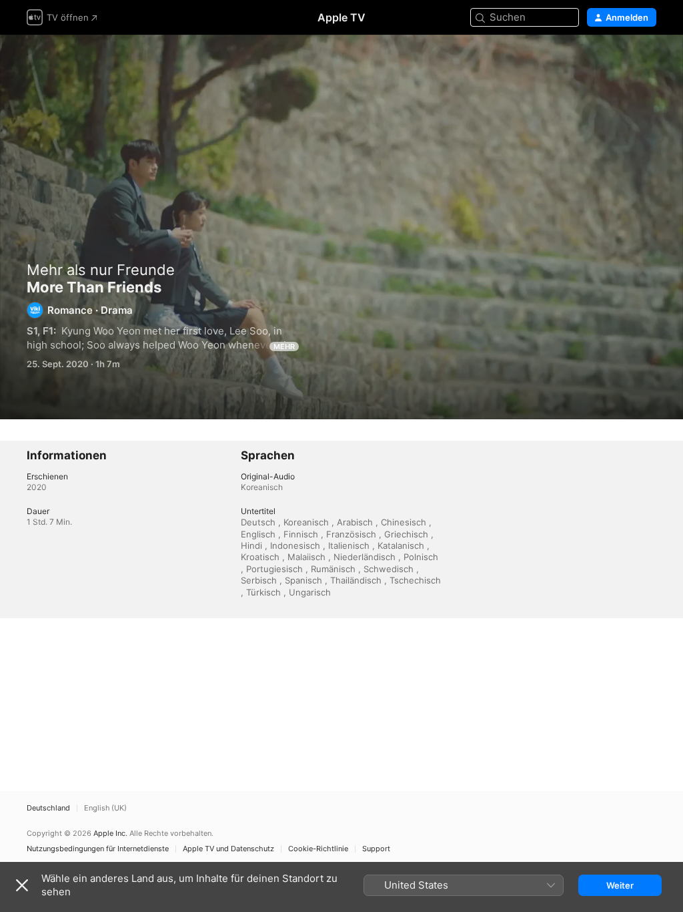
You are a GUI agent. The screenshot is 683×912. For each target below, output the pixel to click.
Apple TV (341, 17)
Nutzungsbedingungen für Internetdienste (98, 849)
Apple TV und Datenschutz (228, 849)
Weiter (620, 885)
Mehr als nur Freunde (101, 269)
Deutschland (48, 808)
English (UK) (105, 808)
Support (376, 849)
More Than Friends (341, 227)
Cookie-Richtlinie (318, 849)
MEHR (284, 346)
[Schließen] (22, 885)
